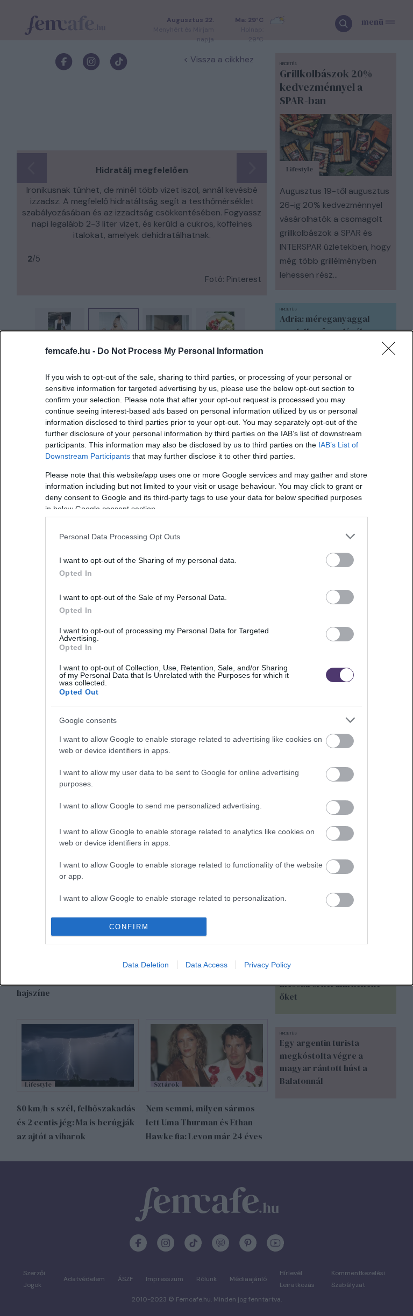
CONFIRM (129, 927)
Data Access (206, 964)
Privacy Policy (267, 964)
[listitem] (206, 536)
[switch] (340, 560)
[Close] (392, 352)
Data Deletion (146, 964)
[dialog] (206, 658)
